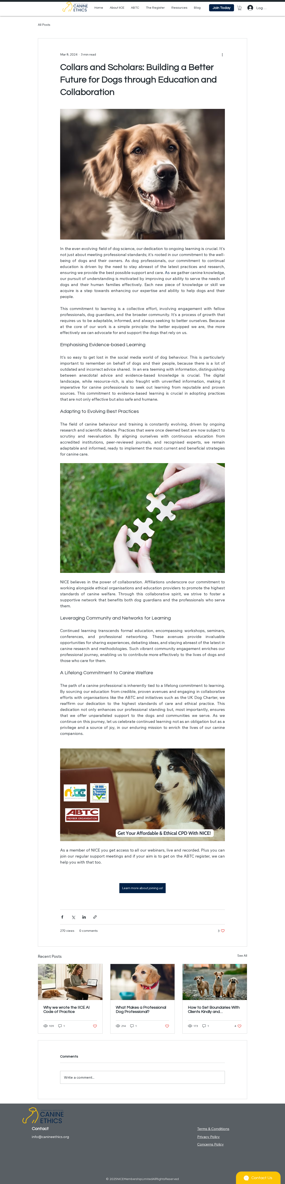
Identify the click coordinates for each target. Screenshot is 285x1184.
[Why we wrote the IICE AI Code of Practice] (70, 982)
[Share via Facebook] (62, 917)
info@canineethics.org (50, 1136)
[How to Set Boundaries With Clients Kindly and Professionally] (215, 982)
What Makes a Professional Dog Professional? (141, 1009)
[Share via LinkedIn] (84, 917)
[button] (179, 8)
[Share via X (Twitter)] (73, 917)
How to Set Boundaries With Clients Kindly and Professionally (214, 1009)
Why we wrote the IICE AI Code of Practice (66, 1009)
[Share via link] (95, 917)
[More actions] (222, 54)
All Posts (44, 25)
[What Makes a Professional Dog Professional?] (142, 982)
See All (242, 956)
